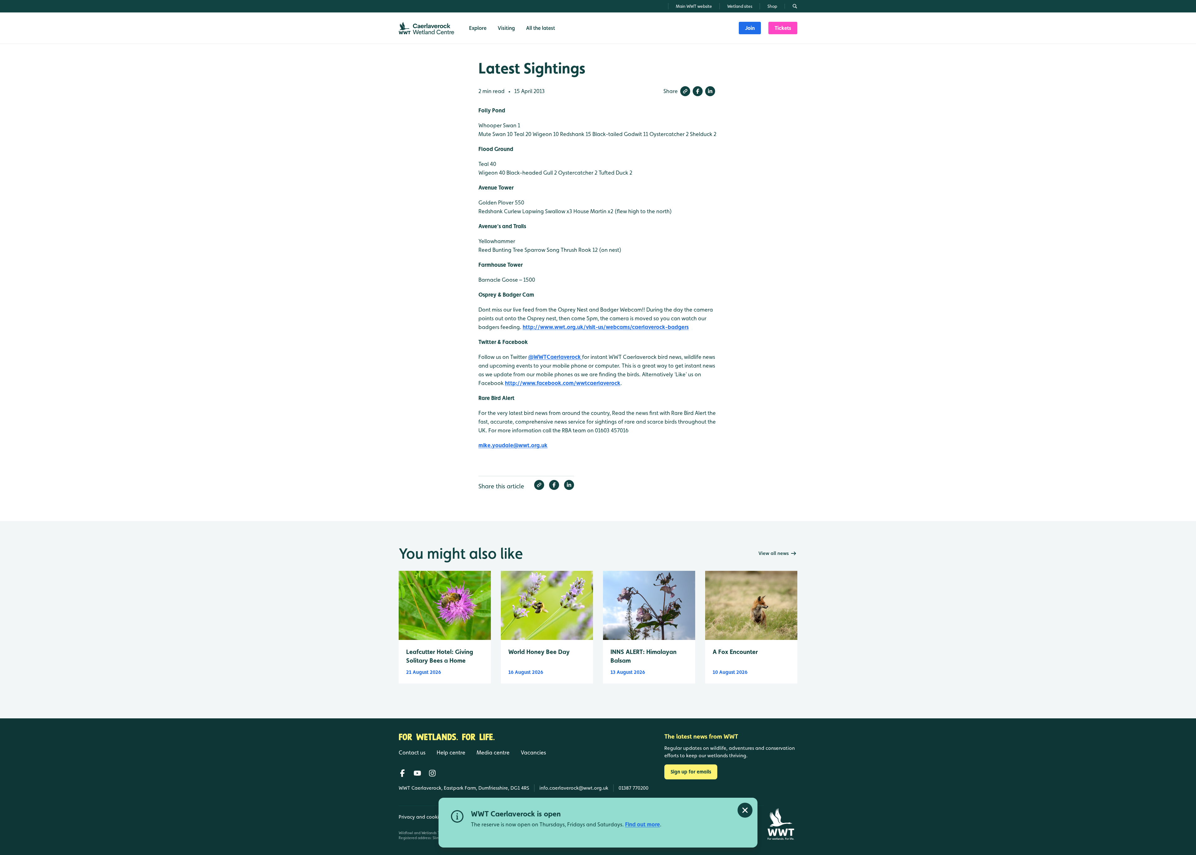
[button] (685, 91)
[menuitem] (750, 28)
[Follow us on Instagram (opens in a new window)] (432, 773)
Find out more (642, 824)
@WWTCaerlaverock (555, 357)
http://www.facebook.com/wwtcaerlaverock (562, 383)
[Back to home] (780, 824)
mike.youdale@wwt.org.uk (513, 445)
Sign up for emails (691, 772)
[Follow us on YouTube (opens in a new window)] (417, 773)
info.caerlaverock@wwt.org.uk (573, 788)
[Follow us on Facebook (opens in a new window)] (402, 773)
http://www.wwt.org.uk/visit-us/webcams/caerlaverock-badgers (606, 327)
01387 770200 (633, 788)
